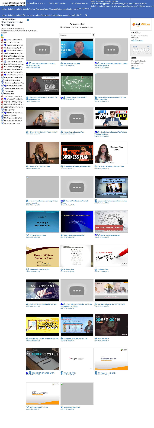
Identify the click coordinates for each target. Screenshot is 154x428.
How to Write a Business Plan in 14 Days (13, 56)
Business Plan (9, 94)
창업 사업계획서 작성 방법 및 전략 (15, 112)
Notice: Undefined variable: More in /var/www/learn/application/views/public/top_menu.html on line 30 (40, 9)
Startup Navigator (8, 19)
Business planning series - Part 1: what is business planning (15, 45)
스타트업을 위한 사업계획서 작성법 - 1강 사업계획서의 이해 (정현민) (15, 99)
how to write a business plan (15, 85)
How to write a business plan (13, 88)
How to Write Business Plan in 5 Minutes (15, 75)
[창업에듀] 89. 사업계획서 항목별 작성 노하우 (13, 104)
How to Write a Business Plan (13, 59)
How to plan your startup (12, 22)
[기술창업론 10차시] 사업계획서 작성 (13, 107)
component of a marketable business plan (14, 78)
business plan (9, 91)
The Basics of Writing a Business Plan (13, 69)
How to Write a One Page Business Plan (13, 67)
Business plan (8, 25)
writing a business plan (12, 80)
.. (3, 37)
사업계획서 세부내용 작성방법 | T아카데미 (13, 102)
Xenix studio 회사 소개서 (12, 123)
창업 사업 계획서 (9, 110)
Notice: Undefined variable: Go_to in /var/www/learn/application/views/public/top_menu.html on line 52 (41, 15)
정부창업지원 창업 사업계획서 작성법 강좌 (13, 96)
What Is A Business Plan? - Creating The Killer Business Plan (13, 48)
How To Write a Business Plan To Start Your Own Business (15, 61)
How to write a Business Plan (15, 51)
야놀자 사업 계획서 (10, 115)
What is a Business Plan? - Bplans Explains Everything (15, 40)
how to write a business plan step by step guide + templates (13, 53)
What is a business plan (11, 42)
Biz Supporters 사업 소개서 (13, 118)
